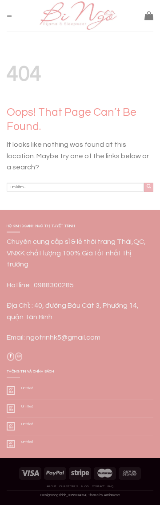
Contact (98, 486)
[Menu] (9, 15)
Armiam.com (112, 495)
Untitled (27, 388)
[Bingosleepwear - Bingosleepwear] (78, 15)
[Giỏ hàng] (148, 15)
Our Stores (68, 486)
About (51, 486)
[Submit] (148, 187)
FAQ (110, 486)
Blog (85, 486)
